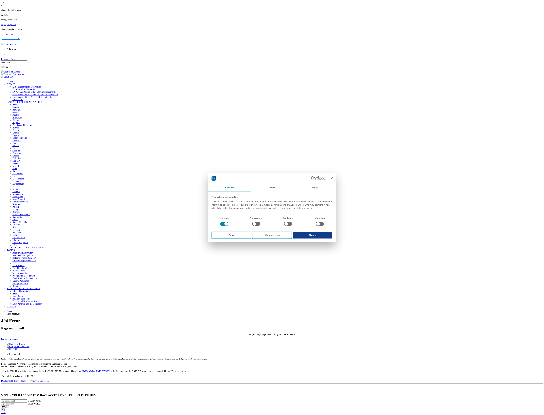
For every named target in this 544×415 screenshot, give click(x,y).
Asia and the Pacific (21, 299)
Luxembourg (18, 184)
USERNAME (34, 401)
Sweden (16, 230)
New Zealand (18, 199)
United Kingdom (20, 242)
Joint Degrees (18, 270)
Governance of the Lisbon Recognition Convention (35, 94)
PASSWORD (34, 404)
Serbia (15, 219)
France (15, 148)
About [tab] (314, 187)
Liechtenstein (18, 178)
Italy (14, 171)
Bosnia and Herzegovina (23, 125)
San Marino (17, 217)
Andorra (16, 107)
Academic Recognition (22, 253)
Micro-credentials (20, 273)
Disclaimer (6, 381)
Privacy (33, 381)
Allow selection (272, 235)
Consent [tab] (229, 187)
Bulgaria (16, 127)
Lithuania (16, 181)
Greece (15, 156)
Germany (16, 153)
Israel (14, 168)
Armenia (16, 110)
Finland (15, 145)
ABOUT (11, 84)
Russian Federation (21, 214)
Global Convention (21, 291)
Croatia (15, 133)
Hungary (16, 161)
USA (14, 245)
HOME (10, 81)
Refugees (16, 286)
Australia (16, 112)
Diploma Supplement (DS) (24, 260)
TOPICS (11, 250)
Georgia (16, 150)
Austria (15, 115)
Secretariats (17, 99)
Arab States (17, 296)
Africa (15, 293)
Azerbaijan (17, 117)
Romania (16, 212)
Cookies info (43, 381)
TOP (3, 412)
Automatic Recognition (22, 255)
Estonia (15, 143)
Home (9, 311)
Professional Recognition (23, 276)
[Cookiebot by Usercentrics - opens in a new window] (313, 178)
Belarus (15, 120)
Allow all (313, 235)
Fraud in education (20, 268)
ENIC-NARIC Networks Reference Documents (34, 92)
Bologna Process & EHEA (24, 258)
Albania (16, 104)
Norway (16, 204)
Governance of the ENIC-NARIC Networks (32, 97)
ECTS (15, 263)
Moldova (16, 189)
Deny (231, 235)
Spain (15, 227)
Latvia (15, 176)
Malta (15, 186)
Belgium (16, 122)
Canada (15, 130)
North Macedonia (20, 201)
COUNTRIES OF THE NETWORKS (24, 102)
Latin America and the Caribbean (27, 304)
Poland (15, 207)
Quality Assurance (20, 281)
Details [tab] (272, 187)
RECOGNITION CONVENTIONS (23, 288)
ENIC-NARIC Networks (23, 89)
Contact (24, 381)
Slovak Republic (19, 222)
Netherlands (17, 196)
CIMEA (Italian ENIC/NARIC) (95, 371)
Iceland (15, 163)
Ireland (15, 166)
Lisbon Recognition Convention (26, 87)
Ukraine (16, 240)
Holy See (16, 158)
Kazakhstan (17, 173)
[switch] (256, 224)
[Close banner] (332, 178)
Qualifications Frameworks (24, 278)
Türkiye (16, 235)
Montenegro (17, 194)
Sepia (3, 24)
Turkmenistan (18, 237)
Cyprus (15, 135)
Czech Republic (19, 138)
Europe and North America (24, 301)
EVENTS (11, 306)
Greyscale (11, 24)
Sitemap (16, 381)
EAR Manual (18, 265)
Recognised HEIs (20, 283)
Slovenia (16, 224)
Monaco (16, 191)
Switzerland (17, 232)
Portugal (16, 209)
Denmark (16, 140)
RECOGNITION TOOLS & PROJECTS (26, 247)
